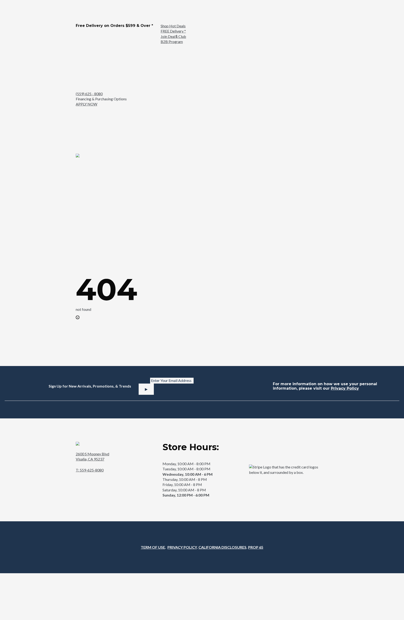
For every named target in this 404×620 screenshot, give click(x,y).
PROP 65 (255, 547)
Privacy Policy (345, 388)
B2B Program (172, 41)
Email (144, 381)
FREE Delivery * (173, 31)
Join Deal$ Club (173, 36)
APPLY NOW (86, 104)
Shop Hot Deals (173, 26)
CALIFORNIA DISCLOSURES (222, 547)
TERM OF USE (153, 547)
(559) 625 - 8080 (89, 93)
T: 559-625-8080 (90, 470)
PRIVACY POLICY (182, 547)
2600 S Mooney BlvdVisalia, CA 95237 (92, 456)
